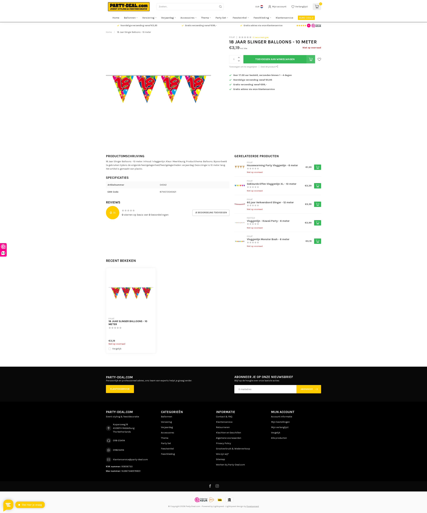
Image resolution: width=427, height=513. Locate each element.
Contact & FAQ (224, 416)
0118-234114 (119, 440)
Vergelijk (116, 348)
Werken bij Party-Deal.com (230, 464)
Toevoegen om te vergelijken (243, 66)
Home (115, 17)
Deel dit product (268, 66)
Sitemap (220, 459)
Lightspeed (218, 506)
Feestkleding (261, 17)
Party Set (221, 17)
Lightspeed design (234, 506)
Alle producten (279, 438)
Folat (232, 37)
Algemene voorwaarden (228, 438)
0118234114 (118, 450)
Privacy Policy (223, 443)
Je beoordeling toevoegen (211, 212)
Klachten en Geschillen (228, 432)
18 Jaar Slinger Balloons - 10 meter (134, 32)
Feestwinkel (240, 17)
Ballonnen (130, 17)
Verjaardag (167, 17)
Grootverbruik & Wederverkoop (233, 448)
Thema (205, 17)
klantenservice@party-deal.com (130, 459)
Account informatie (281, 416)
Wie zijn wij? (222, 454)
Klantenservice (284, 17)
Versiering (148, 17)
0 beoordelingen (261, 37)
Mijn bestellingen (280, 422)
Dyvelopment (253, 506)
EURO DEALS (306, 17)
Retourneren (223, 427)
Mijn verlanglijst (280, 427)
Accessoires (187, 17)
